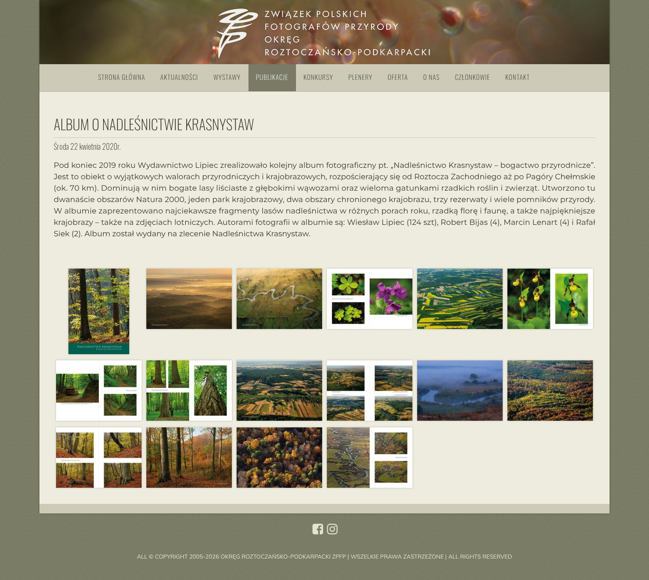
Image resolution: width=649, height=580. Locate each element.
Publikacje (272, 77)
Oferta (398, 77)
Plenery (360, 77)
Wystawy (226, 77)
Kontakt (518, 77)
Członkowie (472, 77)
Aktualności (180, 77)
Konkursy (318, 77)
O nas (431, 77)
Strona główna (121, 77)
